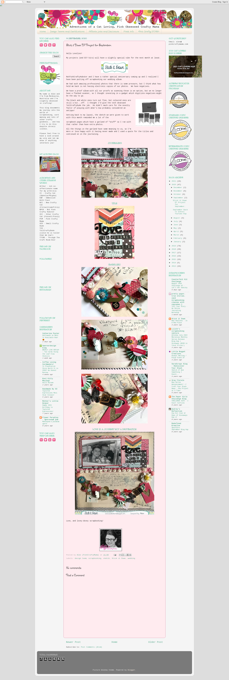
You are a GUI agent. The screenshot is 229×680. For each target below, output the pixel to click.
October (178, 194)
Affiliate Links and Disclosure (104, 31)
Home (43, 31)
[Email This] (120, 555)
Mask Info (128, 31)
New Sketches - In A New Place (179, 322)
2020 (174, 185)
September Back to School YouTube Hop (180, 212)
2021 (174, 181)
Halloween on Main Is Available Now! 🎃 (50, 338)
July (176, 221)
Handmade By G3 (49, 389)
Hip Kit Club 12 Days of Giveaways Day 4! (179, 415)
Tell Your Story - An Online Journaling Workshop (179, 310)
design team (80, 558)
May (176, 228)
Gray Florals (178, 380)
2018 (174, 249)
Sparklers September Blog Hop (180, 429)
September (179, 198)
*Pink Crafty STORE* (148, 31)
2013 (174, 266)
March (177, 235)
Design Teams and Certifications (67, 31)
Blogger (131, 670)
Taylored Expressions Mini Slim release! (49, 393)
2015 (174, 259)
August (177, 218)
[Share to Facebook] (127, 555)
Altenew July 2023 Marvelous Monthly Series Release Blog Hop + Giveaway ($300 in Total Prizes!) (179, 340)
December (178, 188)
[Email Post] (115, 555)
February (178, 238)
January (178, 242)
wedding (131, 558)
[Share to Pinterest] (130, 555)
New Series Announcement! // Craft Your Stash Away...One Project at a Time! (180, 386)
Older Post (155, 642)
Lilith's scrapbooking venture (178, 331)
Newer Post (73, 642)
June (176, 225)
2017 (174, 253)
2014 (174, 263)
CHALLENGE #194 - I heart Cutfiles (180, 402)
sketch (106, 558)
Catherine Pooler (50, 333)
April (177, 231)
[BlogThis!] (122, 555)
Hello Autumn (48, 383)
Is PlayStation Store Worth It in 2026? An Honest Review (50, 369)
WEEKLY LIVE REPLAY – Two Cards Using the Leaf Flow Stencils (50, 353)
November (178, 191)
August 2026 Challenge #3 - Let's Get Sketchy (179, 286)
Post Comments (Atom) (91, 647)
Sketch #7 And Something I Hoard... (178, 372)
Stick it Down (119, 558)
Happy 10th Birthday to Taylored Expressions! (48, 408)
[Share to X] (125, 555)
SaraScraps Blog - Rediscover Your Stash (180, 366)
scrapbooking (95, 558)
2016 (174, 256)
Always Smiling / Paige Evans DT (179, 357)
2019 (174, 246)
